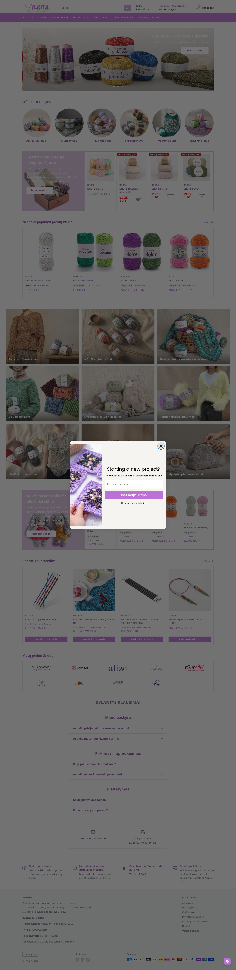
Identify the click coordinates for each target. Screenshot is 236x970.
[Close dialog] (161, 446)
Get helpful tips (134, 495)
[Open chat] (227, 961)
